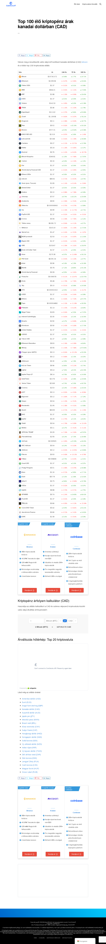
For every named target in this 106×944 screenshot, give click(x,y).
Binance (29, 547)
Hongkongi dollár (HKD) (32, 733)
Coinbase (76, 549)
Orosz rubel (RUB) (30, 772)
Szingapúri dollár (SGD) (32, 737)
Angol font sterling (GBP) (32, 705)
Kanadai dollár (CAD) (31, 709)
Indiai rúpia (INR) (29, 747)
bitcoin (84, 62)
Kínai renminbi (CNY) (31, 726)
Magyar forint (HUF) (30, 768)
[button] (100, 4)
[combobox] (46, 621)
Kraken (53, 547)
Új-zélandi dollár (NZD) (32, 744)
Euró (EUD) (26, 702)
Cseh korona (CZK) (30, 765)
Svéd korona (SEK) (29, 740)
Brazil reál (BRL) (29, 723)
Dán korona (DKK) (29, 758)
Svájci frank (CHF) (29, 730)
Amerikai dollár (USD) (31, 699)
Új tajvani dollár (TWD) (32, 751)
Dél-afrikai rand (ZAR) (31, 754)
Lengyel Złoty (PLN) (30, 761)
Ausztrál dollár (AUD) (31, 712)
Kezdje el (28, 590)
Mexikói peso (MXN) (30, 719)
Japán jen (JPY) (28, 716)
